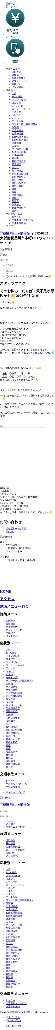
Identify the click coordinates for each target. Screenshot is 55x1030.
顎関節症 (16, 204)
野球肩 (15, 201)
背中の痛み (17, 170)
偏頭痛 (15, 127)
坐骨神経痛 (17, 133)
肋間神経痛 (17, 155)
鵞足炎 (15, 210)
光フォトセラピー (21, 81)
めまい (15, 118)
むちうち (16, 217)
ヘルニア (16, 115)
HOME (9, 265)
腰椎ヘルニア (19, 183)
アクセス (7, 599)
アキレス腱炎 (19, 99)
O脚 (14, 93)
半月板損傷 (17, 130)
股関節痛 (16, 164)
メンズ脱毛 (17, 87)
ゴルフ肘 (16, 102)
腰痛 (14, 189)
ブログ (9, 226)
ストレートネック (21, 109)
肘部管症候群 (19, 161)
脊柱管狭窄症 (19, 177)
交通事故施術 (19, 223)
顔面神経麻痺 (19, 207)
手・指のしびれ (20, 149)
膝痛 (14, 192)
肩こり (15, 167)
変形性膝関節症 (20, 139)
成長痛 (15, 146)
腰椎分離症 (17, 186)
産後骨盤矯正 (19, 78)
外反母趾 (16, 143)
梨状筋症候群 (19, 152)
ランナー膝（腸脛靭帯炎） (26, 124)
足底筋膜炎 (17, 195)
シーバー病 (17, 106)
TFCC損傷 (17, 96)
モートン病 (17, 121)
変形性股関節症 (20, 136)
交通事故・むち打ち (22, 220)
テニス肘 (16, 112)
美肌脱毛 (16, 84)
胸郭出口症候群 (20, 173)
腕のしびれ (17, 180)
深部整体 (16, 72)
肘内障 (15, 158)
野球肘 (15, 198)
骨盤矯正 (16, 75)
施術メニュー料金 (14, 606)
